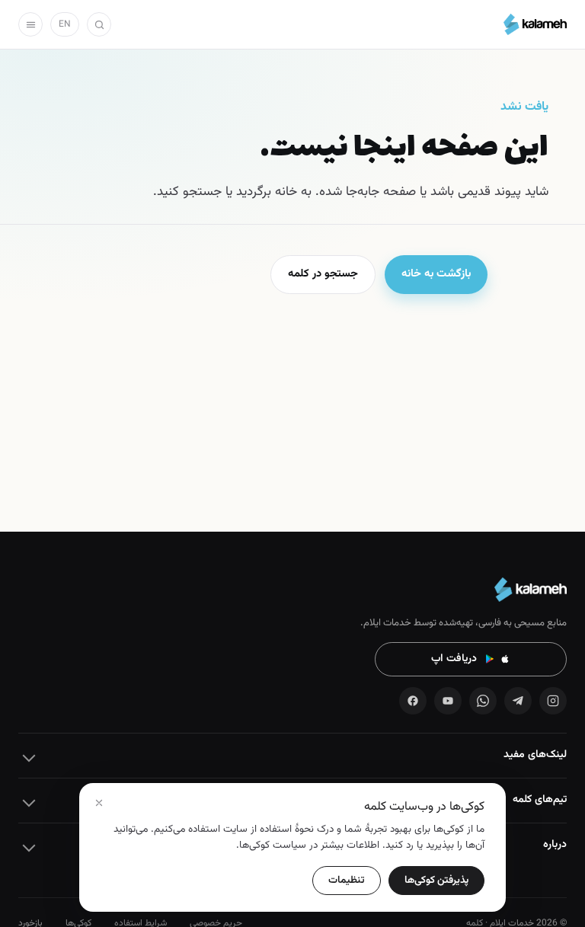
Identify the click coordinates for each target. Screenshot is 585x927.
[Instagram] (553, 700)
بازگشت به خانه (436, 274)
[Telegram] (518, 700)
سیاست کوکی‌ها (272, 845)
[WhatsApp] (483, 700)
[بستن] (99, 803)
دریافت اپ (454, 658)
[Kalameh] (535, 24)
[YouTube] (448, 700)
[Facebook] (413, 700)
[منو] (30, 24)
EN (65, 24)
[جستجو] (99, 24)
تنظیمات (346, 880)
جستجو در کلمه (323, 274)
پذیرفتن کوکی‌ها (436, 880)
